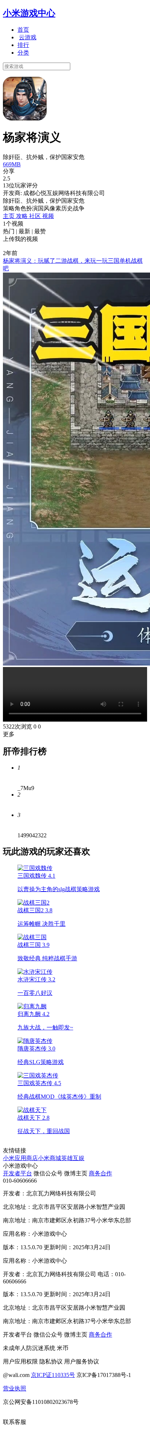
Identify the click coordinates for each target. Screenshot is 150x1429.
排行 (23, 45)
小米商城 (49, 1158)
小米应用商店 (20, 1158)
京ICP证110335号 (53, 1375)
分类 (23, 52)
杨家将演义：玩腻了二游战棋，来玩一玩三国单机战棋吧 (73, 264)
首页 (23, 30)
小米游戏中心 (29, 13)
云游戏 (27, 37)
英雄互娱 (72, 1158)
